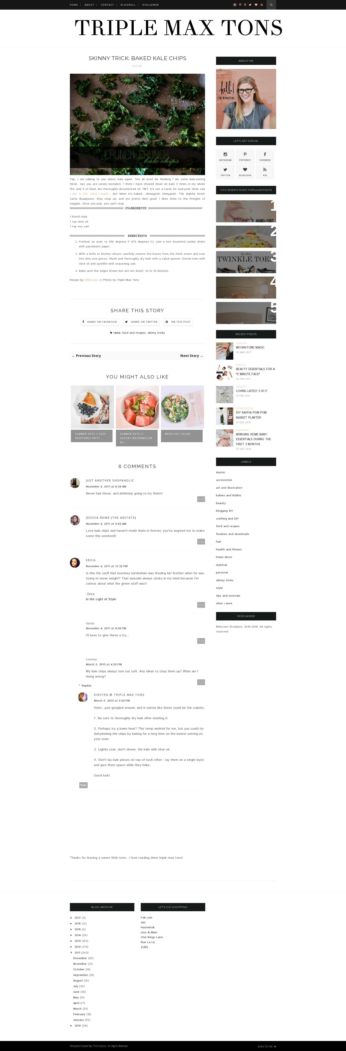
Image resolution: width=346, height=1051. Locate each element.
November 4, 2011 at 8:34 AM (106, 487)
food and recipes (134, 333)
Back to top (266, 1046)
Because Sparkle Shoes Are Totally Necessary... (245, 259)
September (80, 975)
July (75, 986)
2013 (78, 941)
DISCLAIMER (150, 4)
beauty (221, 503)
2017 (78, 918)
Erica (91, 560)
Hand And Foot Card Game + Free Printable (246, 208)
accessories (224, 480)
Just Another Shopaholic (110, 480)
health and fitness (229, 550)
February (79, 1014)
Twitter (225, 175)
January (78, 1020)
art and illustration (229, 488)
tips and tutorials (228, 596)
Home (74, 4)
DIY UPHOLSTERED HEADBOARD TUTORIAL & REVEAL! (246, 310)
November (80, 964)
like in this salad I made (91, 194)
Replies (87, 686)
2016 (78, 924)
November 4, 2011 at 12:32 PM (107, 566)
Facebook (265, 160)
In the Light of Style (101, 599)
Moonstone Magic (250, 348)
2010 (78, 1026)
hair (218, 542)
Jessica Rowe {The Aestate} (111, 517)
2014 (78, 935)
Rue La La (148, 942)
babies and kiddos (228, 495)
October (79, 969)
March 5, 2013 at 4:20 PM (104, 664)
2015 (78, 929)
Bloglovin (245, 175)
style (219, 588)
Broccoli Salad (133, 434)
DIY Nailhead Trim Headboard (235, 284)
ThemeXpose (99, 1045)
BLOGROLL (128, 4)
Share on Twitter (144, 322)
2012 (78, 947)
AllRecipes (91, 280)
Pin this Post (181, 322)
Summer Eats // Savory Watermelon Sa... (91, 438)
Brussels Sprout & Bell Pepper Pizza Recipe (241, 233)
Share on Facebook (102, 322)
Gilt (143, 923)
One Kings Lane (152, 937)
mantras (221, 565)
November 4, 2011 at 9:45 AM (106, 524)
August (78, 981)
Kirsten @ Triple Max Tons (119, 695)
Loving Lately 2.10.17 (252, 391)
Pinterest (245, 160)
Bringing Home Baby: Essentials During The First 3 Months (253, 439)
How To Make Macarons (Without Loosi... (181, 438)
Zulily (144, 947)
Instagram (225, 160)
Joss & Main (149, 932)
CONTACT (107, 4)
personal (222, 573)
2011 (77, 953)
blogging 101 (224, 511)
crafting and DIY (227, 519)
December (80, 958)
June (76, 992)
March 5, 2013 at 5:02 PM (112, 701)
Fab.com (146, 918)
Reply (201, 499)
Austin (220, 472)
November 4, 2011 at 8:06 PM (106, 628)
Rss (265, 175)
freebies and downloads (232, 534)
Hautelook (148, 927)
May (76, 998)
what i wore (224, 603)
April (76, 1003)
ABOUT (89, 4)
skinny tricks (156, 333)
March (77, 1009)
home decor (224, 557)
